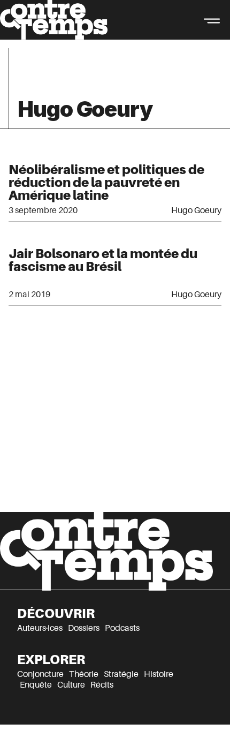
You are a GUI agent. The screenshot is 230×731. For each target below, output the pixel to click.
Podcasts (122, 628)
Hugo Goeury (196, 210)
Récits (101, 685)
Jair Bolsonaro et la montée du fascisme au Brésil (103, 260)
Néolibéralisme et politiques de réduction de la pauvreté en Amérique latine (106, 182)
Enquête (36, 685)
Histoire (158, 674)
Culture (71, 685)
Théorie (83, 674)
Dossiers (83, 628)
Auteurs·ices (40, 628)
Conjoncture (40, 674)
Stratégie (121, 674)
